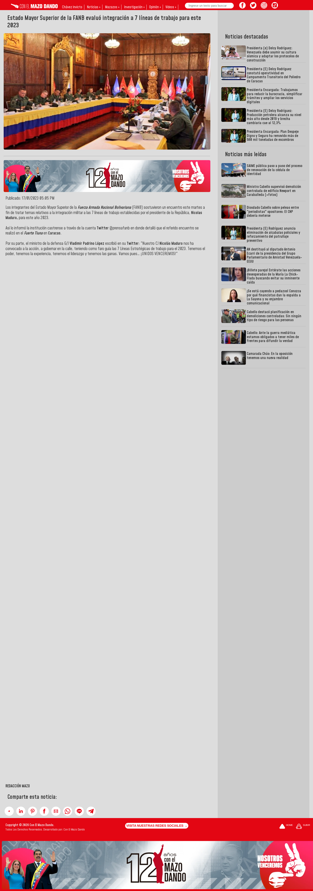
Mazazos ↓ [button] (112, 7)
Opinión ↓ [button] (155, 7)
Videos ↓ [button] (170, 7)
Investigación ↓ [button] (134, 7)
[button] (9, 811)
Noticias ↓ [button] (93, 7)
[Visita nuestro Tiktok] (275, 7)
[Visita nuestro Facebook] (242, 7)
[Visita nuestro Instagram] (264, 7)
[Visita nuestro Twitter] (253, 7)
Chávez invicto (72, 7)
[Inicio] (34, 7)
